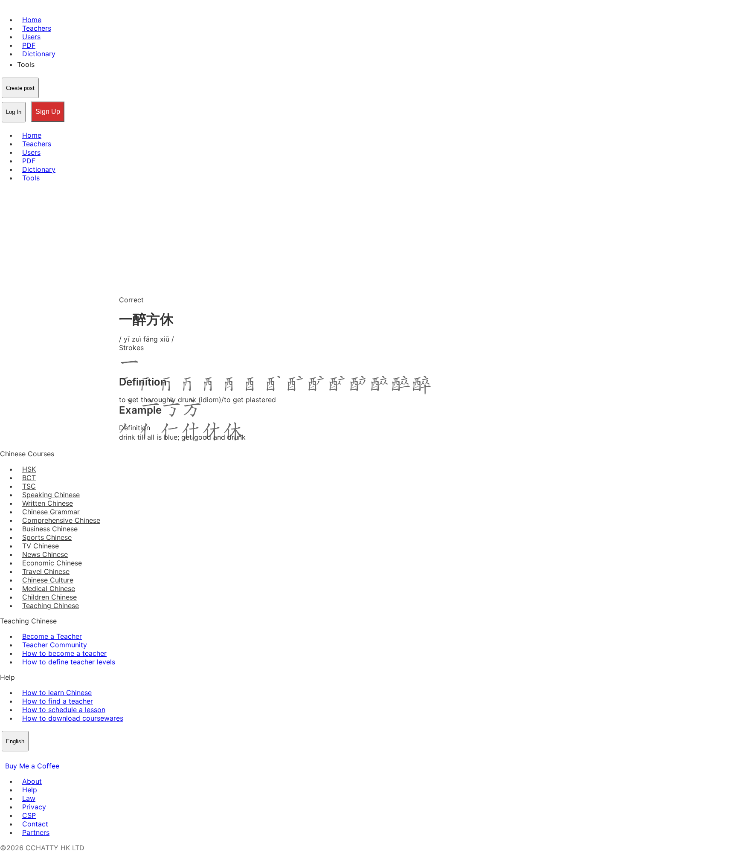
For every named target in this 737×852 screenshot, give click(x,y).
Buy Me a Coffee (32, 766)
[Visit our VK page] (25, 757)
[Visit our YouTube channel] (35, 757)
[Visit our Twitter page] (15, 757)
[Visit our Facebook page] (5, 757)
